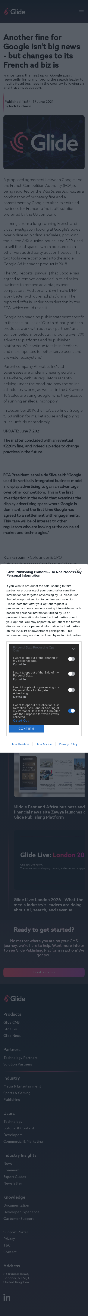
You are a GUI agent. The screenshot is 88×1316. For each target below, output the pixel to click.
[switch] (71, 659)
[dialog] (44, 658)
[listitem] (44, 649)
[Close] (80, 572)
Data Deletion (20, 744)
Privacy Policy (68, 744)
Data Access (44, 744)
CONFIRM (26, 728)
